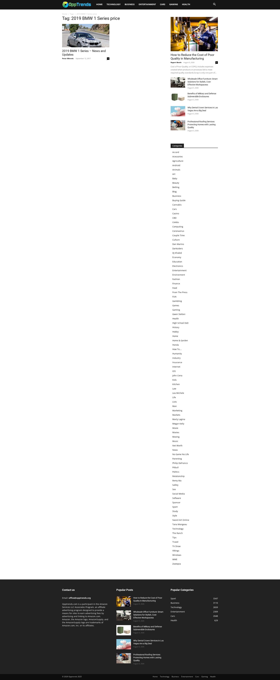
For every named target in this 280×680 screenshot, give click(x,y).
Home (99, 4)
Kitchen (176, 384)
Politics (175, 471)
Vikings (175, 550)
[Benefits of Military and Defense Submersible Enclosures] (178, 97)
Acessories (177, 156)
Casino (175, 213)
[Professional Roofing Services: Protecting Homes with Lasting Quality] (178, 125)
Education (177, 261)
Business (130, 4)
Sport (175, 506)
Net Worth (177, 445)
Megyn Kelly (178, 423)
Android (176, 165)
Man (174, 406)
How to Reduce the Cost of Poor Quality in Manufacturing (192, 56)
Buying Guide (179, 200)
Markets (176, 414)
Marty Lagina (178, 419)
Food (174, 288)
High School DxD (180, 323)
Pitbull (175, 467)
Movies (175, 432)
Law (174, 388)
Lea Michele (178, 393)
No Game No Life (180, 454)
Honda (175, 344)
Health (186, 4)
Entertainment (147, 4)
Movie (175, 428)
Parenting (177, 458)
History (175, 327)
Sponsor (176, 502)
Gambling (177, 301)
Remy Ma (176, 480)
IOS (174, 371)
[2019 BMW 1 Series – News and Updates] (85, 35)
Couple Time (178, 235)
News (175, 450)
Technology (114, 4)
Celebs (175, 222)
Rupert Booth (176, 62)
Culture (176, 239)
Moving (176, 436)
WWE (174, 559)
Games (175, 305)
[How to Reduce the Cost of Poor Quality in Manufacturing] (194, 34)
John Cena (177, 375)
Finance (176, 283)
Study (175, 511)
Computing (177, 226)
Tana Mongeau (179, 524)
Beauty (175, 182)
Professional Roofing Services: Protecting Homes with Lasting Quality (202, 124)
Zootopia (176, 563)
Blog (174, 191)
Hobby (175, 331)
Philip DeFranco (180, 463)
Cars (162, 4)
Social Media (178, 493)
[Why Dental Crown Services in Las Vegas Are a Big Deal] (178, 111)
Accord (175, 152)
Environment (178, 274)
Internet (176, 366)
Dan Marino (178, 244)
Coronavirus (178, 231)
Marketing (177, 410)
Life (174, 397)
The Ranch (177, 533)
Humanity (177, 353)
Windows (176, 555)
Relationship (178, 476)
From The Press (179, 292)
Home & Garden (180, 340)
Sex (174, 489)
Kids (174, 379)
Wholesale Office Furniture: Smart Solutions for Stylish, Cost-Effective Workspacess (203, 82)
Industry (176, 358)
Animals (176, 169)
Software (176, 498)
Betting (175, 187)
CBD (174, 217)
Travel (175, 541)
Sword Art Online (180, 520)
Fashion (176, 279)
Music (175, 441)
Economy (176, 257)
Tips (174, 537)
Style (174, 515)
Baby (174, 178)
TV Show (176, 546)
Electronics (177, 266)
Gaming (173, 4)
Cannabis (177, 204)
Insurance (177, 362)
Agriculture (177, 161)
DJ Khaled (177, 252)
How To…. (177, 349)
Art (173, 174)
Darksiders (177, 248)
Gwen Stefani (178, 314)
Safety (175, 485)
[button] (214, 4)
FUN (174, 296)
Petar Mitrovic (68, 58)
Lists (174, 401)
